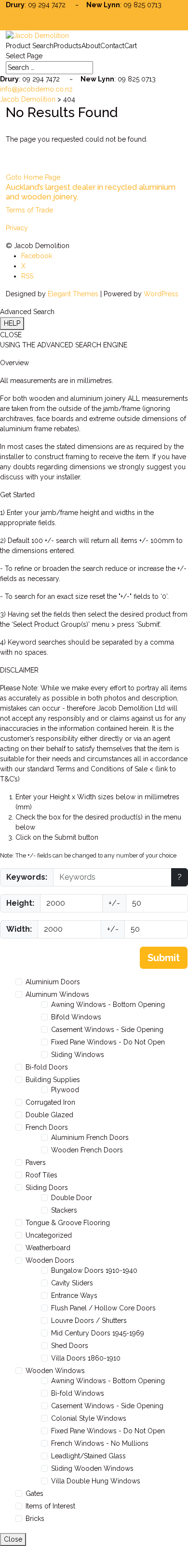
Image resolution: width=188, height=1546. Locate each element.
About (90, 46)
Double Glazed (49, 1115)
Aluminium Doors (53, 982)
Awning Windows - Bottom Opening (108, 1004)
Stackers (64, 1210)
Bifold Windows (76, 1017)
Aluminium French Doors (90, 1137)
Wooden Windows (55, 1370)
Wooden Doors (50, 1260)
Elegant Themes (73, 294)
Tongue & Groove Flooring (68, 1223)
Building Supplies (53, 1080)
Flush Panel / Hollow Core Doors (103, 1308)
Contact (112, 46)
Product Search (30, 46)
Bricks (35, 1518)
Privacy (17, 228)
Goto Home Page (33, 177)
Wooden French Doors (87, 1150)
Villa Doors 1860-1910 (86, 1358)
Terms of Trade (29, 210)
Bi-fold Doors (47, 1067)
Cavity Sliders (72, 1283)
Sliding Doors (47, 1187)
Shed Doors (69, 1345)
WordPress (161, 294)
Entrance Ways (74, 1295)
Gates (34, 1493)
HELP (12, 323)
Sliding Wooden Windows (92, 1468)
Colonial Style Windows (88, 1418)
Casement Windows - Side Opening (107, 1029)
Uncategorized (49, 1235)
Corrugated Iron (50, 1102)
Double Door (71, 1198)
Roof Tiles (41, 1175)
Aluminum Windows (57, 994)
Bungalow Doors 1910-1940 (94, 1270)
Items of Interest (50, 1506)
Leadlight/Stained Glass (88, 1456)
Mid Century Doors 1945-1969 (97, 1333)
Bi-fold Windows (77, 1393)
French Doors (47, 1127)
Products (67, 46)
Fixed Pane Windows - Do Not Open (108, 1042)
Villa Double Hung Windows (95, 1481)
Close (13, 1539)
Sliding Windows (77, 1054)
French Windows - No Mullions (99, 1443)
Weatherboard (48, 1248)
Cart (130, 46)
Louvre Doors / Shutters (89, 1320)
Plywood (65, 1090)
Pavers (36, 1162)
